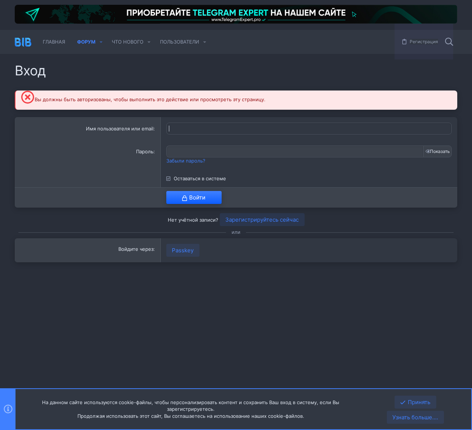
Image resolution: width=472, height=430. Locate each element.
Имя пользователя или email (119, 129)
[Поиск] (449, 42)
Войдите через (135, 249)
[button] (101, 42)
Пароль (144, 151)
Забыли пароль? (185, 161)
